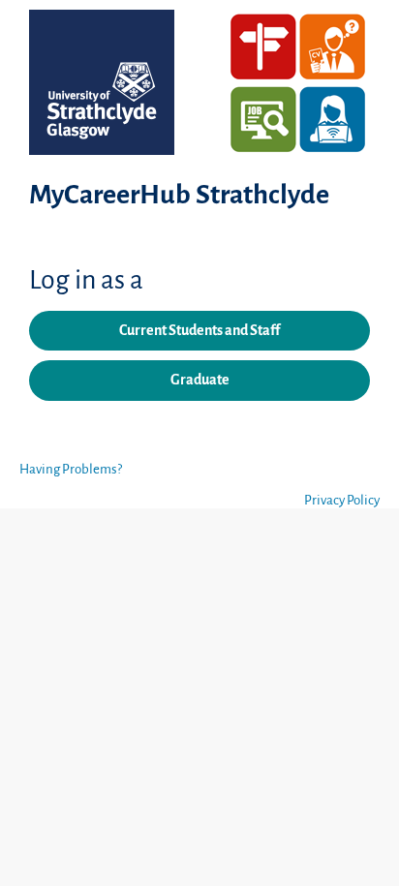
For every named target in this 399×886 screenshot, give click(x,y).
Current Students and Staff (199, 330)
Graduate (200, 379)
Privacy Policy (342, 500)
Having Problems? (70, 469)
